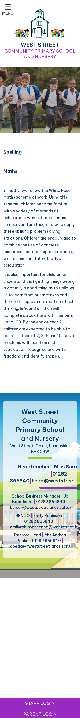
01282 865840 (50, 501)
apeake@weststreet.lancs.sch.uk (42, 546)
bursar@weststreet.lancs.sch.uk (41, 507)
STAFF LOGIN (40, 703)
